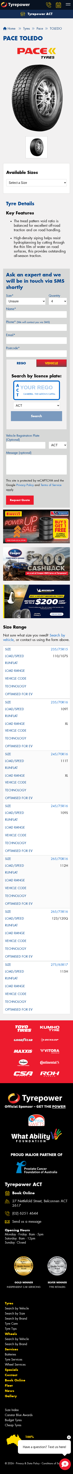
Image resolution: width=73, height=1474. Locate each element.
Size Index (12, 1410)
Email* (10, 335)
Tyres (9, 1303)
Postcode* (13, 348)
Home (11, 29)
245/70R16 (59, 754)
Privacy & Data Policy (28, 1463)
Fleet (9, 1385)
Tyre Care (11, 1324)
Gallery (11, 1396)
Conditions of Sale (52, 1463)
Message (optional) (19, 453)
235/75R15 (59, 649)
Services (11, 1349)
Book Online (15, 1380)
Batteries (10, 1354)
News (9, 1391)
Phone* (28, 322)
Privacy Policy (25, 485)
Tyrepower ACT (40, 14)
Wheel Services (15, 1364)
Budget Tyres (13, 1420)
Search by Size (15, 1313)
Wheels (11, 1334)
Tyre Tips (11, 1329)
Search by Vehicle (17, 1308)
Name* (11, 309)
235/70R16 (59, 702)
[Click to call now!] (49, 5)
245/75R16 (59, 806)
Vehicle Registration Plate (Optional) (22, 438)
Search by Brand (16, 1318)
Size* (9, 296)
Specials (11, 1370)
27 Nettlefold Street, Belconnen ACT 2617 (39, 1203)
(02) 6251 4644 (25, 1213)
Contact (11, 1375)
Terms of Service (51, 485)
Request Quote (20, 500)
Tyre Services (13, 1359)
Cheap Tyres (13, 1425)
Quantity (54, 296)
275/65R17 (59, 965)
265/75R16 (59, 912)
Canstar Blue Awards (19, 1415)
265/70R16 (59, 859)
